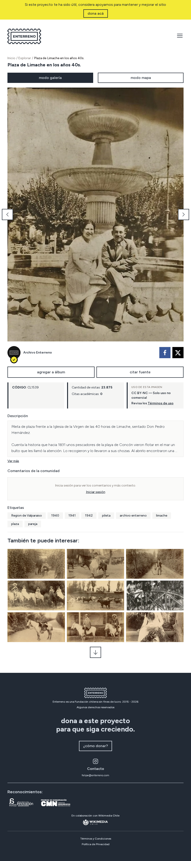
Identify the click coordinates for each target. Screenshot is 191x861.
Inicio (11, 58)
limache (161, 515)
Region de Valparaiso (26, 515)
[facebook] (165, 352)
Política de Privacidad (95, 844)
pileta (106, 515)
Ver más (13, 461)
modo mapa (141, 77)
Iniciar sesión (95, 492)
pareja (32, 524)
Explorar (24, 58)
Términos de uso (161, 403)
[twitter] (178, 352)
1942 (89, 515)
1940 (55, 515)
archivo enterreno (133, 515)
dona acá (96, 13)
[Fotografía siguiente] (183, 214)
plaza (15, 524)
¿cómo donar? (95, 746)
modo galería (50, 77)
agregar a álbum (51, 372)
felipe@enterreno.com (95, 775)
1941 (72, 515)
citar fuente (140, 372)
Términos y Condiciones (95, 838)
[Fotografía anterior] (7, 214)
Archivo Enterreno (37, 352)
